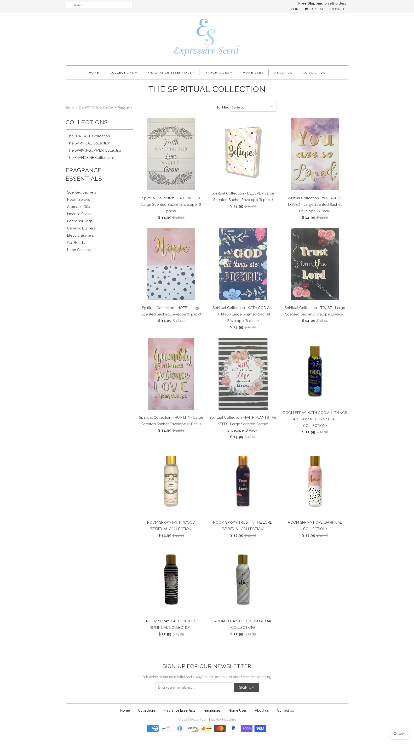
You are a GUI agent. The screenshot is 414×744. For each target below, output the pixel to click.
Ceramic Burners (81, 228)
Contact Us (314, 72)
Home (94, 72)
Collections (122, 72)
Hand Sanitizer (79, 250)
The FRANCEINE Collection (90, 157)
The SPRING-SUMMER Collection (94, 150)
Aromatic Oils (78, 207)
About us (283, 72)
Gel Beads (76, 242)
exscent (195, 719)
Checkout (337, 9)
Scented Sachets (81, 192)
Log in (293, 9)
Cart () (316, 9)
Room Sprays (78, 199)
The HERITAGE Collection (88, 136)
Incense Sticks (79, 214)
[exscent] (207, 38)
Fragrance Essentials (170, 72)
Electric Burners (80, 235)
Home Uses (253, 72)
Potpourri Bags (79, 221)
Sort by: (223, 107)
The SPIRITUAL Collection (207, 89)
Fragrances (217, 72)
